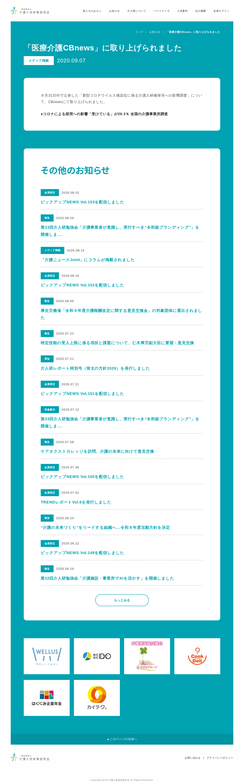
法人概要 (200, 10)
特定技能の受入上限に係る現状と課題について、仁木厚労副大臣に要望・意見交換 (117, 343)
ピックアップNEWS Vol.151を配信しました (82, 393)
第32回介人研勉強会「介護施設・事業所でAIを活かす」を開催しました (107, 578)
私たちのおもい (92, 10)
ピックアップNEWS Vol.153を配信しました (82, 202)
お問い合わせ (193, 757)
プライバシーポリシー (219, 757)
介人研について (136, 10)
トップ (139, 31)
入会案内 (182, 10)
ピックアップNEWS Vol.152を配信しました (82, 285)
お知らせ (114, 10)
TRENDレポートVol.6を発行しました (76, 502)
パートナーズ (162, 10)
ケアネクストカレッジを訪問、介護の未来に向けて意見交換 (97, 451)
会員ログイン (221, 10)
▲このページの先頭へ (122, 739)
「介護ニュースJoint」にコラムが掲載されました (88, 260)
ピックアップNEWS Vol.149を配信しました (82, 553)
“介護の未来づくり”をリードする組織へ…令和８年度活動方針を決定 (105, 527)
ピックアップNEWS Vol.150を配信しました (82, 476)
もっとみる (122, 600)
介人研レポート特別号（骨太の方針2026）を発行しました (95, 368)
